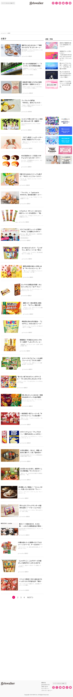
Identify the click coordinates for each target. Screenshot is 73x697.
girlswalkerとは (45, 684)
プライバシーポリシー (46, 690)
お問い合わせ (44, 686)
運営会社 (43, 682)
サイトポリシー (45, 688)
